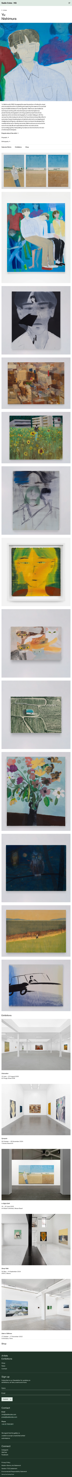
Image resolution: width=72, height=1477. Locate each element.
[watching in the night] (36, 868)
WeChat (4, 1452)
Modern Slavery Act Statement (11, 1465)
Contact (4, 1369)
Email (3, 1393)
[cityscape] (36, 383)
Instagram (5, 1450)
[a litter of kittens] (36, 643)
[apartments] (36, 437)
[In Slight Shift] (36, 171)
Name (3, 1388)
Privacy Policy (6, 1462)
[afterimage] (36, 320)
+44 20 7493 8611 (7, 1424)
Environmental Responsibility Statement (14, 1471)
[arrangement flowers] (36, 791)
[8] (36, 572)
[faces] (36, 500)
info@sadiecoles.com (9, 1414)
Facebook (5, 1455)
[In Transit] (36, 237)
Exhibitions (18, 147)
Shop (27, 147)
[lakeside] (36, 931)
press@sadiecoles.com (9, 1417)
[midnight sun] (36, 985)
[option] (36, 62)
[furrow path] (36, 715)
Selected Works (6, 147)
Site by (8, 1474)
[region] (36, 62)
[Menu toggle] (69, 3)
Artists (5, 10)
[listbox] (36, 62)
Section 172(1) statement (9, 1468)
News (3, 1366)
